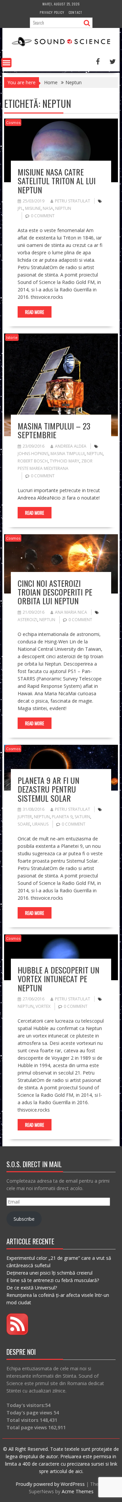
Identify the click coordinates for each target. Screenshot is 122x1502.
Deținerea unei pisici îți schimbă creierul (49, 1273)
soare (24, 824)
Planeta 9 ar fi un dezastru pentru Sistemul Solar (48, 789)
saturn (82, 817)
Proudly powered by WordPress (50, 1484)
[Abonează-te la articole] (17, 1333)
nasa (48, 208)
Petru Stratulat (72, 201)
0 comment (43, 216)
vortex (43, 1006)
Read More (34, 312)
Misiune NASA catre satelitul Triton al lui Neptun (57, 181)
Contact (75, 12)
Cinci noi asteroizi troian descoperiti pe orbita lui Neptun (55, 592)
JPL (20, 208)
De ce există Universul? (31, 1287)
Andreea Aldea (70, 446)
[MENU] (6, 62)
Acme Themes (78, 1491)
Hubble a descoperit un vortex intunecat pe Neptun (58, 979)
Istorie (12, 337)
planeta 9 (62, 817)
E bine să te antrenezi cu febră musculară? (52, 1280)
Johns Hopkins (33, 453)
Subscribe (24, 1219)
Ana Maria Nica (71, 612)
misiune (33, 208)
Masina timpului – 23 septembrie (54, 430)
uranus (40, 824)
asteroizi (27, 619)
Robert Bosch (33, 461)
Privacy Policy (52, 12)
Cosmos (13, 122)
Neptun (63, 208)
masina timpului (67, 453)
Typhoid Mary (64, 461)
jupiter (25, 817)
